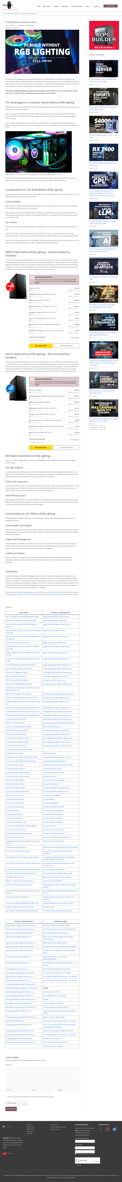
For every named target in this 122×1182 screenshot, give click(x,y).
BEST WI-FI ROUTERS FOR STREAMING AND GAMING (59, 947)
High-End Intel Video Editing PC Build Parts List (20, 947)
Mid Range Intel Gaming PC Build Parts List (19, 1003)
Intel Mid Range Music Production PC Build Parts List (21, 988)
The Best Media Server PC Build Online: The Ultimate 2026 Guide (103, 80)
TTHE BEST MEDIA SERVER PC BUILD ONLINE (57, 911)
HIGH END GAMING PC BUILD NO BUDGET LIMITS (58, 903)
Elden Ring (30, 594)
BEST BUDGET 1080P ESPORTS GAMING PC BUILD (22, 911)
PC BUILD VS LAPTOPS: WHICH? (53, 1046)
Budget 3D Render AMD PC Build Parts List (56, 617)
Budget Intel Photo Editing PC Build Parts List (56, 646)
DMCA (4, 1153)
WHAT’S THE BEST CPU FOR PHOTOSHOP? (19, 881)
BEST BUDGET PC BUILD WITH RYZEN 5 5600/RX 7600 (23, 863)
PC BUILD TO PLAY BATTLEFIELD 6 (53, 834)
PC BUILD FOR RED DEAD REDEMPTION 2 (19, 834)
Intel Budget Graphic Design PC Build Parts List (20, 973)
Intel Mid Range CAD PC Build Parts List (18, 980)
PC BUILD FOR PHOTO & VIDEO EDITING (55, 792)
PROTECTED (10, 1153)
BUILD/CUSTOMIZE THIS (66, 346)
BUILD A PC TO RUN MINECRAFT (16, 734)
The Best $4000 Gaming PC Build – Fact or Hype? (104, 136)
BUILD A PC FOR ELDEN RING (15, 723)
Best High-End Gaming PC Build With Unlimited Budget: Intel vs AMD (102, 305)
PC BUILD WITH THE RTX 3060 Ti (16, 746)
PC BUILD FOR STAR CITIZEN (15, 784)
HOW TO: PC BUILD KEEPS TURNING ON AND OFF (58, 1031)
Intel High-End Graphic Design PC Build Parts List (57, 684)
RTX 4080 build (52, 592)
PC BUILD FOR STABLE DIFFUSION (53, 807)
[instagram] (108, 1129)
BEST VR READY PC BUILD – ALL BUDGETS (19, 669)
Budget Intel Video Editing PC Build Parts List (56, 659)
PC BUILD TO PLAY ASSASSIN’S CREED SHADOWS (21, 826)
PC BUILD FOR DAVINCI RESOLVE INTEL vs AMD (57, 873)
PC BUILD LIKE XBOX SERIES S (15, 769)
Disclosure (29, 1133)
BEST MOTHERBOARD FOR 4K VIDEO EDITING (20, 873)
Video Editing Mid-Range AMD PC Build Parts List (57, 738)
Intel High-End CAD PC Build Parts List (54, 680)
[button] (110, 6)
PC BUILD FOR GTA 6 (12, 811)
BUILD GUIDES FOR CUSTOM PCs (53, 1003)
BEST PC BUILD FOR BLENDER (52, 881)
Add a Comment (10, 25)
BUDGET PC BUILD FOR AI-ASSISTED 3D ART (20, 907)
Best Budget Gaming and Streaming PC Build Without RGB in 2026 (103, 333)
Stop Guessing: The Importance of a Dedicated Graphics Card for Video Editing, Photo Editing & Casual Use (101, 193)
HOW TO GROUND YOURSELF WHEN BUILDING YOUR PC (23, 708)
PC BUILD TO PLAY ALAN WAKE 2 (53, 830)
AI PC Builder (54, 1124)
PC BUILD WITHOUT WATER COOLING (17, 773)
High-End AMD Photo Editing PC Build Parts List (20, 929)
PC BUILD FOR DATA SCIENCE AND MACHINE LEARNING (23, 870)
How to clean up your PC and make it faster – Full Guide (59, 1021)
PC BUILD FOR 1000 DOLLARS (15, 788)
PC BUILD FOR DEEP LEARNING (52, 822)
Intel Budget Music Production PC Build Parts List (57, 673)
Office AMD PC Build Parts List (15, 1021)
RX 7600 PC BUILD (49, 907)
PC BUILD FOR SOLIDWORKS (51, 795)
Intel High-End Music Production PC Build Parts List (58, 694)
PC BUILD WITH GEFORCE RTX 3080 (17, 742)
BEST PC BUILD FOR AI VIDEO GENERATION (56, 837)
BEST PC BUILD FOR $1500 (14, 795)
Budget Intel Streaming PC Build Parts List (55, 653)
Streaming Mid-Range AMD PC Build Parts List (20, 1031)
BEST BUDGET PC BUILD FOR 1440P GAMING (57, 877)
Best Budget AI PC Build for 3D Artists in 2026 (103, 278)
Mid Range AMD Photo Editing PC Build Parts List (21, 999)
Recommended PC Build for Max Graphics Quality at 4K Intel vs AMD (103, 419)
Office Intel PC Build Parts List (52, 727)
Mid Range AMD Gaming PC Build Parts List (56, 702)
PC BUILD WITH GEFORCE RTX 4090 (17, 738)
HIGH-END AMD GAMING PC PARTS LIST (18, 957)
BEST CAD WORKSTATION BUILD (16, 676)
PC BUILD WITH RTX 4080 (14, 753)
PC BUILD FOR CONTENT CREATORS (17, 897)
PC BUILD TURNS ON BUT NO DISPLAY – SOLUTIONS (59, 1035)
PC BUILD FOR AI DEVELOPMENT (53, 811)
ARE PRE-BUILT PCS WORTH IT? (53, 1038)
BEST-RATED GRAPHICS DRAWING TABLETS (57, 925)
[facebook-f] (102, 1129)
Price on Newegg (38, 291)
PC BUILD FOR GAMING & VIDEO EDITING (55, 788)
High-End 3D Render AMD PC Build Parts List (19, 951)
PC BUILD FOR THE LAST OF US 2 (16, 830)
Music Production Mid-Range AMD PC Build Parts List (59, 723)
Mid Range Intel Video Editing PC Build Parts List (20, 1007)
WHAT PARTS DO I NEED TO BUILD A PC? (55, 1042)
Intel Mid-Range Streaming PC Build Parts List (20, 992)
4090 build (62, 592)
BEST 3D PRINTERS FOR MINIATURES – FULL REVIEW (60, 980)
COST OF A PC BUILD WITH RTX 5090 (17, 851)
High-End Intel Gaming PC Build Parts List (18, 937)
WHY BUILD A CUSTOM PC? (51, 992)
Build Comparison (55, 1129)
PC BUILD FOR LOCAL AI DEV (15, 837)
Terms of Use (30, 1129)
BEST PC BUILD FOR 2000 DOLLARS (17, 792)
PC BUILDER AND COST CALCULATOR (54, 996)
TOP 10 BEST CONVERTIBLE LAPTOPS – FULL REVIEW (60, 977)
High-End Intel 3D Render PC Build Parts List (19, 933)
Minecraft (13, 594)
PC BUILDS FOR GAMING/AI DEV (16, 847)
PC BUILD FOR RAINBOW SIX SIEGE (54, 773)
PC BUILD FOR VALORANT (51, 803)
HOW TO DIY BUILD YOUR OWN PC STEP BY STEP (21, 698)
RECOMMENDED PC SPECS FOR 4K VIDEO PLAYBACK (22, 857)
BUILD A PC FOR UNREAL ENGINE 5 (17, 731)
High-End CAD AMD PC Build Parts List (17, 963)
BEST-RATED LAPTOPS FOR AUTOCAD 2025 (56, 969)
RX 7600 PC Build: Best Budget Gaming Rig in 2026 (103, 164)
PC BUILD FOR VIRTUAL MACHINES (54, 780)
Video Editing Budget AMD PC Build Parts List (56, 734)
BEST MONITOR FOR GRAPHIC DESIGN (55, 943)
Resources (29, 1131)
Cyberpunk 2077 (21, 594)
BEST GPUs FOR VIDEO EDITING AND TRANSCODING (59, 929)
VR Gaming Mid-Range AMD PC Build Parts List (20, 1042)
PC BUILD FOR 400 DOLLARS (15, 799)
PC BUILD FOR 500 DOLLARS (15, 807)
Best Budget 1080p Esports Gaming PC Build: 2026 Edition (103, 108)
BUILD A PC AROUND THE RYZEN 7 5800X (19, 750)
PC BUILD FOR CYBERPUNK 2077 (16, 719)
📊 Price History (75, 337)
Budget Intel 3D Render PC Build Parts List (56, 637)
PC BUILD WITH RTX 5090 (14, 814)
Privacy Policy (30, 1128)
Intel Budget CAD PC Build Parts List (17, 969)
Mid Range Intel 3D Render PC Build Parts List (57, 708)
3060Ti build (42, 592)
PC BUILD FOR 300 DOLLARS (15, 803)
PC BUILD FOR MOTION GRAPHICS (53, 841)
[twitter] (115, 1129)
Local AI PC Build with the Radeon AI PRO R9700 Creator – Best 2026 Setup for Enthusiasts (103, 363)
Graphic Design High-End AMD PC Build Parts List (57, 669)
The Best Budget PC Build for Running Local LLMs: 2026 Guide (102, 222)
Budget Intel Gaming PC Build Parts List (55, 643)
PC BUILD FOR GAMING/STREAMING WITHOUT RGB (22, 903)
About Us (29, 1124)
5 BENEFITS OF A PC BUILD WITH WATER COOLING (22, 757)
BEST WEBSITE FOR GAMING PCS (53, 814)
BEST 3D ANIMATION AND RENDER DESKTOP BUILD (22, 617)
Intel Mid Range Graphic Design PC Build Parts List (21, 984)
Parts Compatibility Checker (58, 1127)
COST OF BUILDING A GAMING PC (53, 818)
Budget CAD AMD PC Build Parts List (54, 630)
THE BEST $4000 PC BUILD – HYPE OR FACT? (57, 746)
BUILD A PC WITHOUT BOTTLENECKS (17, 776)
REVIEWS (46, 999)
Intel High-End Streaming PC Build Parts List (56, 698)
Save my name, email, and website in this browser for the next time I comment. (31, 1097)
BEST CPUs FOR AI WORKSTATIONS (54, 870)
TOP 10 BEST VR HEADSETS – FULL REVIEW (57, 973)
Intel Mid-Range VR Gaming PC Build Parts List (20, 996)
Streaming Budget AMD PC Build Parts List (19, 1025)
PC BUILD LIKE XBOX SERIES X (15, 780)
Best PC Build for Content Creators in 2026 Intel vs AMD (102, 392)
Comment (8, 1065)
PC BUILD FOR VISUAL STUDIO (52, 769)
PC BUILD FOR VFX (48, 799)
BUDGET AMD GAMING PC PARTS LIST (55, 620)
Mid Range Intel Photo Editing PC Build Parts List (57, 712)
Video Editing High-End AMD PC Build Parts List (20, 1035)
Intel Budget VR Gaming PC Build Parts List (56, 676)
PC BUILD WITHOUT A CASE (14, 765)
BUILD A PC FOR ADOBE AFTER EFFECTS (18, 694)
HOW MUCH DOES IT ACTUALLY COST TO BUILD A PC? (22, 712)
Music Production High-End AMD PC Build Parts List (21, 1017)
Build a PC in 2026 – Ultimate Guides (54, 1017)
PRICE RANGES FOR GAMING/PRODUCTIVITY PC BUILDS (60, 847)
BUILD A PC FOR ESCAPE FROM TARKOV (18, 727)
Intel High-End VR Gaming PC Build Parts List (19, 977)
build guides (20, 592)
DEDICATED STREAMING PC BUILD (17, 673)
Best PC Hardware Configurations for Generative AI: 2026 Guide (102, 250)
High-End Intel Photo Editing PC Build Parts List (20, 943)
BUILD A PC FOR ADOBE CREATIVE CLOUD (19, 684)
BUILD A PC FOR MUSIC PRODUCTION (17, 643)
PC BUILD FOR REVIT (49, 776)
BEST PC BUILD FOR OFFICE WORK (17, 680)
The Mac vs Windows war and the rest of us (56, 1007)
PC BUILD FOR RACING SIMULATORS (54, 761)
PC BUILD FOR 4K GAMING (14, 818)
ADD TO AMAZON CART (41, 346)
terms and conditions (89, 1154)
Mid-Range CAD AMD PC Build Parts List (18, 1011)
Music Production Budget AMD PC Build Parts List (58, 719)
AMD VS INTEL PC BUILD (50, 784)
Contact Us (30, 1126)
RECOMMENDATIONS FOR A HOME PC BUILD (57, 757)
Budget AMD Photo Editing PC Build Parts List (57, 624)
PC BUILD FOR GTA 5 (49, 826)
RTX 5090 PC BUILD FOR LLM (15, 877)
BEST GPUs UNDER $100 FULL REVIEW (55, 933)
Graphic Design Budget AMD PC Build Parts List (57, 665)
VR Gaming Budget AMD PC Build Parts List (19, 1038)
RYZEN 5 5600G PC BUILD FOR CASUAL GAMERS (58, 765)
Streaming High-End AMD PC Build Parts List (56, 731)
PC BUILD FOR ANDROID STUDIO (16, 822)
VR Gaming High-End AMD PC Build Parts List (56, 742)
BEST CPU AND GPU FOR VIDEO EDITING (18, 885)
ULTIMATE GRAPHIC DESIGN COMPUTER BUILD (21, 665)
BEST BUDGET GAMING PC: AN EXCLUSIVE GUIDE (21, 620)
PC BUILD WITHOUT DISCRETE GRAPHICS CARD (21, 761)
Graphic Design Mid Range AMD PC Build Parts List (21, 925)
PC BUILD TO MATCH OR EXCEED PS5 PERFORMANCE (23, 715)
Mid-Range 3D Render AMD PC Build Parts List (57, 715)
